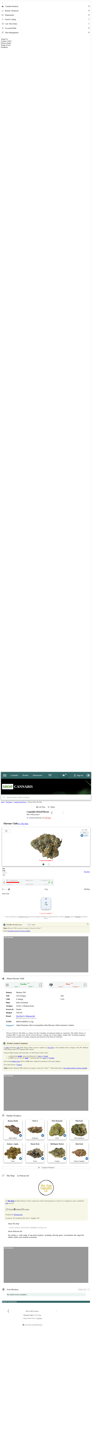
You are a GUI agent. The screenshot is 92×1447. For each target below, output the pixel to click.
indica (7, 1047)
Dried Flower (24, 917)
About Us (4, 39)
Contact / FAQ (6, 41)
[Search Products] (50, 775)
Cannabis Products (11, 6)
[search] (4, 797)
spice (39, 1056)
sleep (44, 1058)
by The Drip (23, 824)
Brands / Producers (12, 11)
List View (41, 807)
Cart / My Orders (11, 24)
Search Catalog (10, 19)
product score (15, 1061)
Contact (26, 1209)
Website (18, 1209)
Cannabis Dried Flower (20, 802)
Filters (52, 807)
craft (17, 1047)
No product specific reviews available (19, 931)
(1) (4, 872)
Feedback (4, 47)
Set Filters (39, 1318)
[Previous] (8, 1311)
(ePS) (47, 924)
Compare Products (47, 1167)
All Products (9, 802)
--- (46, 905)
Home (2, 802)
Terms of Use (5, 45)
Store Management (11, 33)
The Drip (87, 872)
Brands (25, 775)
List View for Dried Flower (33, 1325)
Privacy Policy (6, 43)
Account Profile (10, 28)
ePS (6, 1203)
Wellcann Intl (30, 1016)
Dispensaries (9, 15)
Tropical (19, 1065)
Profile (11, 1209)
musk (46, 1056)
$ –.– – (5, 889)
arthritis (51, 1058)
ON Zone (48, 818)
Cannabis (14, 775)
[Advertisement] (46, 954)
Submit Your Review (9, 1302)
